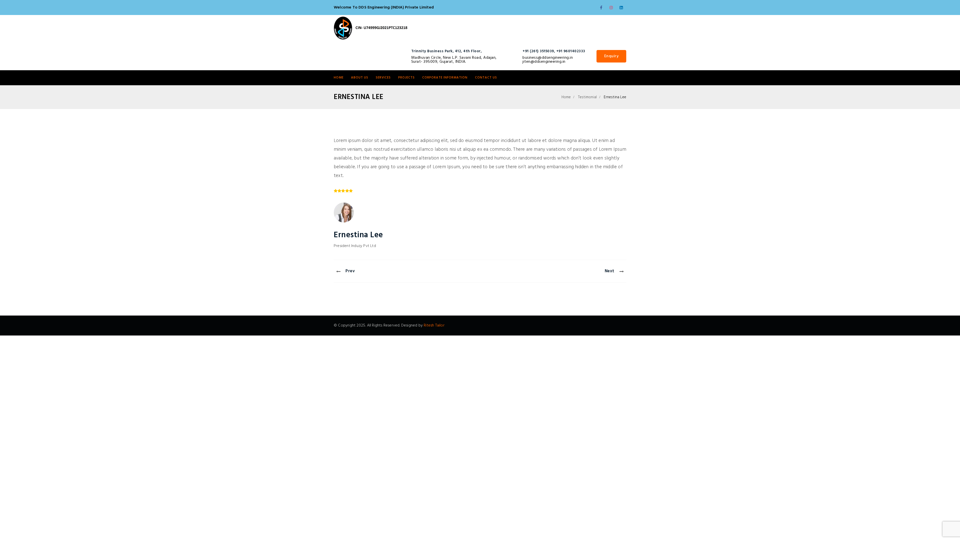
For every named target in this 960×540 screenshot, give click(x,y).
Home (339, 77)
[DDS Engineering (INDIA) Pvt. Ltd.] (371, 29)
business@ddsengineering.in (547, 57)
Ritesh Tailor (434, 325)
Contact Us (486, 77)
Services (383, 77)
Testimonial (587, 97)
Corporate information (445, 77)
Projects (406, 77)
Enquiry (611, 56)
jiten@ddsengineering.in (544, 61)
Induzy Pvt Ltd (363, 246)
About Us (359, 77)
